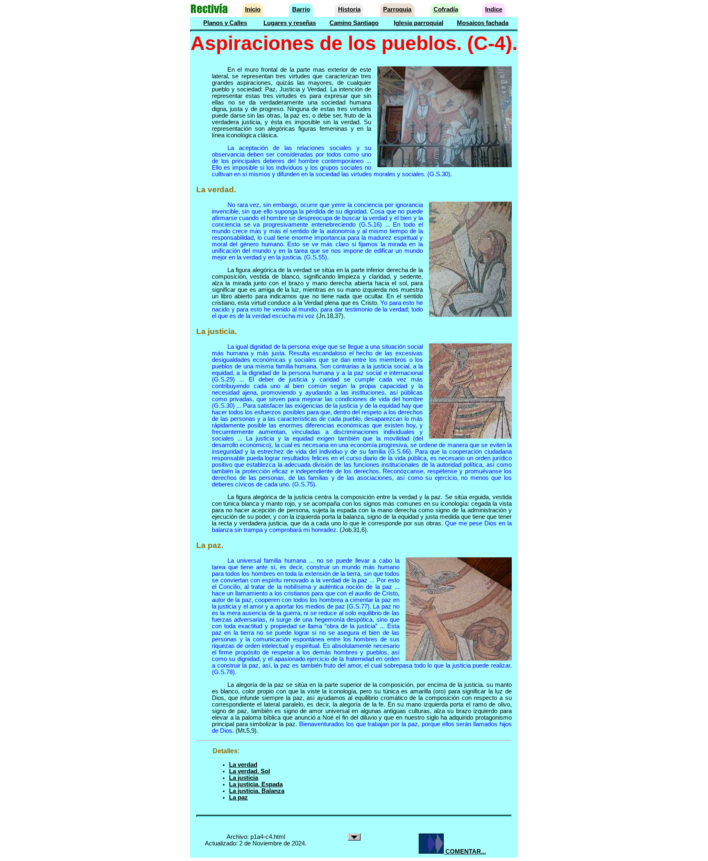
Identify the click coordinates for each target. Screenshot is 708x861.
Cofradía (445, 9)
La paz (238, 797)
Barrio (301, 9)
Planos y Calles (225, 23)
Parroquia (397, 9)
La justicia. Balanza (256, 791)
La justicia (243, 778)
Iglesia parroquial (418, 23)
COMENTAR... (465, 851)
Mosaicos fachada (482, 23)
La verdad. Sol (249, 771)
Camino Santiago (354, 23)
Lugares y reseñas (289, 23)
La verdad (243, 764)
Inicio (253, 9)
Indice (493, 9)
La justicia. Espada (256, 784)
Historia (349, 9)
